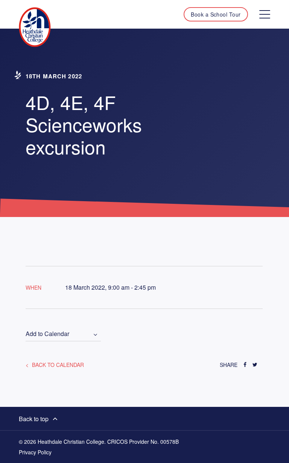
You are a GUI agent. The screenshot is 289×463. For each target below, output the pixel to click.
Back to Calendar (57, 364)
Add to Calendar (47, 334)
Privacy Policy (35, 452)
